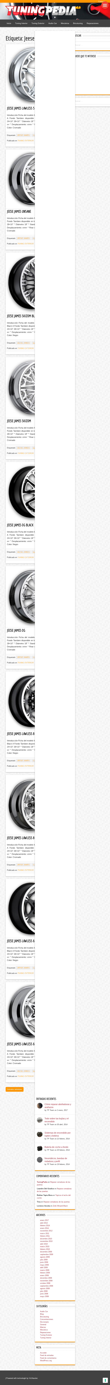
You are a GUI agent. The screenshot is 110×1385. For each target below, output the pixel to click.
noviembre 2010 (46, 1241)
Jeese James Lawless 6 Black (25, 941)
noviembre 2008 (46, 1281)
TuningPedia (42, 1182)
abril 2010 (44, 1244)
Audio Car (52, 23)
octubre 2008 (45, 1283)
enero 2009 (44, 1275)
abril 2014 (44, 1223)
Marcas (43, 1327)
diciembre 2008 (46, 1278)
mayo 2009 (44, 1265)
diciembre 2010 (46, 1239)
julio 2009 (43, 1260)
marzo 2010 (44, 1246)
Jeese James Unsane (19, 211)
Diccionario (44, 1322)
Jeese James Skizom (19, 421)
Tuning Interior (21, 23)
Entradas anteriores (14, 1089)
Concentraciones (46, 1319)
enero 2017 (44, 1220)
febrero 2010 (45, 1249)
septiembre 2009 (46, 1254)
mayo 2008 (44, 1296)
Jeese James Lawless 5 (20, 108)
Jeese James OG (16, 630)
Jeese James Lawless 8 (20, 838)
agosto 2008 (45, 1288)
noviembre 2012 (46, 1231)
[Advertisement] (91, 77)
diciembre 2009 (46, 1252)
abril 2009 (44, 1267)
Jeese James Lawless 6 (20, 1044)
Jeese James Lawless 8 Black (25, 734)
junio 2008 (44, 1294)
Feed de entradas (47, 1355)
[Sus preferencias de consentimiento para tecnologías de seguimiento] (105, 1380)
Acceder (43, 1353)
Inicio (9, 23)
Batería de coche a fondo (56, 1147)
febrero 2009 (45, 1273)
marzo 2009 (44, 1270)
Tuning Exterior (38, 23)
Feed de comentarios (48, 1358)
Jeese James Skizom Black (23, 316)
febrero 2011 (45, 1236)
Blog (42, 1314)
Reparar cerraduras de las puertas (56, 1202)
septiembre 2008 (46, 1286)
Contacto (101, 1)
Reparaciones (92, 23)
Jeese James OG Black (20, 525)
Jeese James (23, 135)
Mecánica (65, 23)
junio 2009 (44, 1262)
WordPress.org (46, 1361)
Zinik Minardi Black (60, 1206)
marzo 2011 (44, 1233)
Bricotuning (78, 23)
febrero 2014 (45, 1225)
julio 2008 (43, 1291)
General (43, 1325)
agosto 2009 (45, 1257)
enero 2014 (44, 1228)
